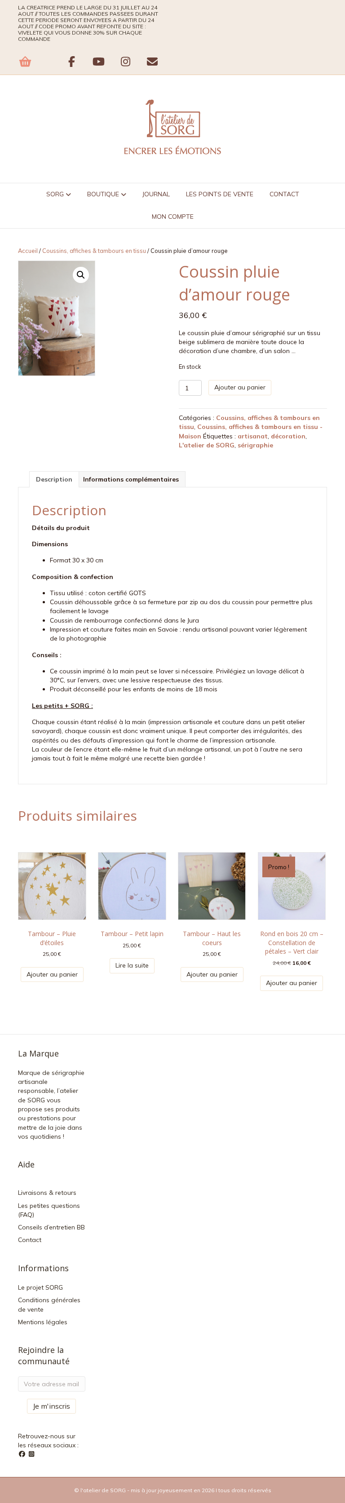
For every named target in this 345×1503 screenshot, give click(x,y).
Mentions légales (42, 1322)
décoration (288, 436)
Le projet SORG (40, 1287)
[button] (81, 275)
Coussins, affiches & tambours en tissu (94, 250)
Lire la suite (132, 965)
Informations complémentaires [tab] (131, 479)
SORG (55, 194)
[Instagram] (32, 1454)
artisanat (253, 436)
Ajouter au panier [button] (52, 974)
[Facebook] (23, 1454)
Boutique (103, 194)
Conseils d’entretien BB (51, 1227)
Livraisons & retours (47, 1193)
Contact (284, 194)
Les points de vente (219, 194)
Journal (156, 194)
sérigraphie (255, 445)
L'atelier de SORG (206, 445)
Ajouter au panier (239, 387)
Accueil (28, 250)
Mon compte (173, 216)
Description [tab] (54, 479)
